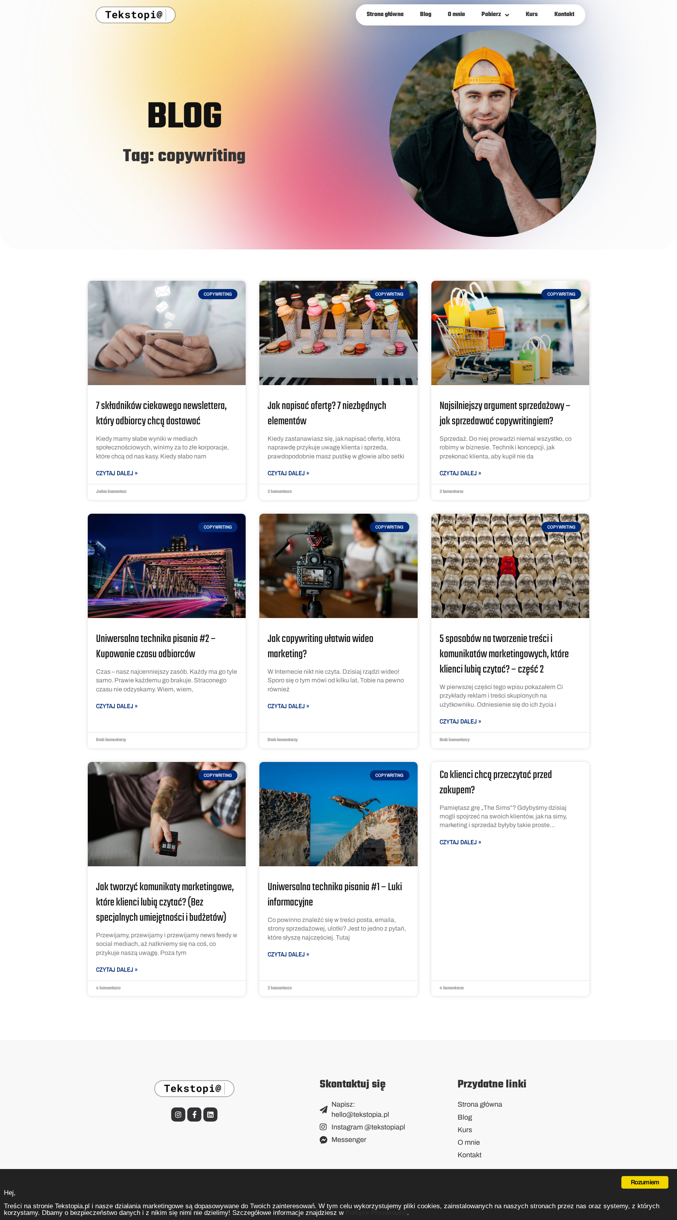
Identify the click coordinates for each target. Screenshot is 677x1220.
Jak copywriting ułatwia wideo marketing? (320, 647)
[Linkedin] (210, 1114)
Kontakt (564, 14)
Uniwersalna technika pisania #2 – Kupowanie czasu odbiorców (156, 647)
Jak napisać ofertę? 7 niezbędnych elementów (327, 414)
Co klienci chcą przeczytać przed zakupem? (496, 783)
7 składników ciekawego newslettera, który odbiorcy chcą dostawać (161, 414)
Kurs (532, 14)
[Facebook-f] (194, 1114)
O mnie (456, 14)
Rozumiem (645, 1182)
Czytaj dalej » (117, 473)
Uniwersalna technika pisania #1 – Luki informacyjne (335, 895)
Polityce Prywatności (376, 1212)
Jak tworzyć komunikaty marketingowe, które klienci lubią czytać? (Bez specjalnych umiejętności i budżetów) (165, 902)
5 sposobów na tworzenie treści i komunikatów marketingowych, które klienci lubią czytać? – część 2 (504, 654)
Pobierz (491, 14)
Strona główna (385, 14)
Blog (425, 14)
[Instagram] (178, 1114)
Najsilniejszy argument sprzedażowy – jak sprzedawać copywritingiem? (505, 414)
